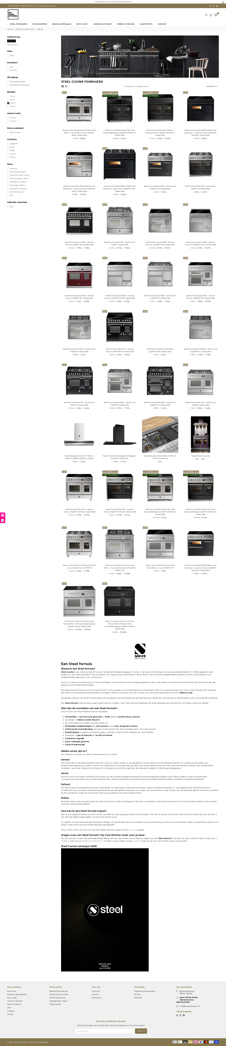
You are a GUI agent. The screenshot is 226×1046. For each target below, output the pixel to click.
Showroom (96, 998)
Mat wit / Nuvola (16, 192)
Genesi (12, 154)
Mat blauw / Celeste (18, 182)
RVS (11, 195)
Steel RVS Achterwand (200, 456)
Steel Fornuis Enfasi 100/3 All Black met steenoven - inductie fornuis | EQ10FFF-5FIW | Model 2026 (79, 188)
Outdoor (11, 1011)
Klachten (138, 998)
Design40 (14, 144)
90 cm (12, 100)
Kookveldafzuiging (17, 82)
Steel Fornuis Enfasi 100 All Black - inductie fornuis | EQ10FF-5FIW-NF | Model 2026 (160, 132)
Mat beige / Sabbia (17, 185)
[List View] (65, 86)
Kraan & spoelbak (61, 24)
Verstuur (141, 1031)
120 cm (13, 106)
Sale (64, 92)
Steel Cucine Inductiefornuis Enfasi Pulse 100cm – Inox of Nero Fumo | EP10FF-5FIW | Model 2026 (79, 132)
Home (9, 29)
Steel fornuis (15, 132)
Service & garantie (58, 998)
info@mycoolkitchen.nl (46, 6)
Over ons (133, 830)
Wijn (9, 1008)
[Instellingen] (211, 15)
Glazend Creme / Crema (19, 175)
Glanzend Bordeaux (18, 172)
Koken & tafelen (125, 24)
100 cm (13, 103)
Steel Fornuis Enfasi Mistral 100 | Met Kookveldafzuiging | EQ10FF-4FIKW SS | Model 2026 (160, 511)
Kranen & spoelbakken (17, 994)
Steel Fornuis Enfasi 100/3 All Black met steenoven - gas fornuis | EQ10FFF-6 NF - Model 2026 (119, 188)
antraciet (13, 168)
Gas (11, 67)
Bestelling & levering (59, 991)
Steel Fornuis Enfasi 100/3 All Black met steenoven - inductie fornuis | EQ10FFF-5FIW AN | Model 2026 (200, 567)
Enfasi (12, 150)
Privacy (137, 994)
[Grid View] (62, 86)
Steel (12, 55)
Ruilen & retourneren (59, 994)
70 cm (12, 96)
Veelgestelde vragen (59, 1001)
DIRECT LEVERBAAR (110, 96)
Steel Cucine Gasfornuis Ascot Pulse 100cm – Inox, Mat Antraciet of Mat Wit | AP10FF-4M (119, 567)
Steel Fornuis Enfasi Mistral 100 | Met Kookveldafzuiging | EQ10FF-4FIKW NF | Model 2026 (119, 132)
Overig (10, 1014)
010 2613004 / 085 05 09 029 (21, 6)
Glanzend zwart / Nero (19, 178)
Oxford (13, 157)
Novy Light (82, 24)
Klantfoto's (146, 24)
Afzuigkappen (39, 24)
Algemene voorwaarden (145, 991)
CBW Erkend (55, 1004)
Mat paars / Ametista (18, 189)
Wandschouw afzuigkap (20, 85)
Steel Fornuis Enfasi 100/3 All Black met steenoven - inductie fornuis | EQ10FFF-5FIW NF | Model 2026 (200, 132)
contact (137, 841)
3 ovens (13, 121)
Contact (162, 24)
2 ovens (13, 118)
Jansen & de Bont (102, 24)
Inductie (13, 70)
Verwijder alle (12, 44)
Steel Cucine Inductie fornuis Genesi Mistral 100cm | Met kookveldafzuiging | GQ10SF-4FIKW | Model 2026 (79, 623)
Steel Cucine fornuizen (25, 29)
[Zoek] (206, 15)
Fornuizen (11, 991)
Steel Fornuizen (18, 24)
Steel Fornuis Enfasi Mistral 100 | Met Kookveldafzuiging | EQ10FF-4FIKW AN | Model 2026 (200, 511)
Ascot (12, 147)
